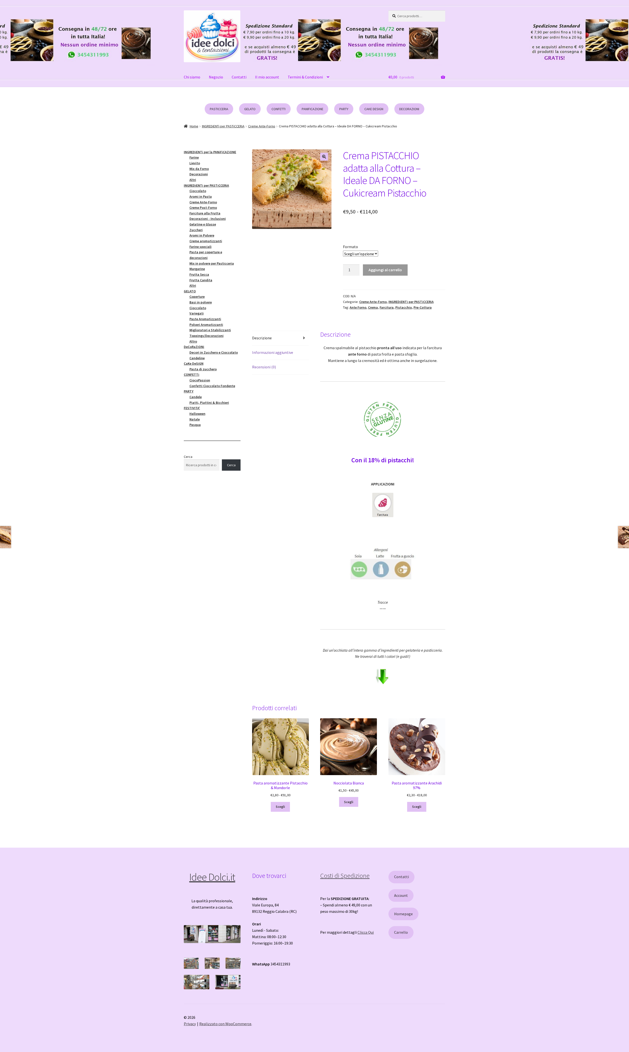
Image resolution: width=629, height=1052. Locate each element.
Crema (373, 307)
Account (401, 895)
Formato (350, 246)
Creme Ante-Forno (261, 126)
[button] (324, 157)
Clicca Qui (365, 932)
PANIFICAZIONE (312, 109)
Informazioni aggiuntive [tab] (272, 352)
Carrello (401, 932)
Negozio (216, 77)
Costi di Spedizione (345, 876)
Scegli (280, 806)
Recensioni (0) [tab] (264, 366)
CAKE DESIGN (373, 109)
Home (194, 126)
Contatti (239, 77)
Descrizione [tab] (262, 337)
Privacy (190, 1023)
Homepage (403, 913)
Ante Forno (358, 307)
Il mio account (267, 77)
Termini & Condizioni (305, 77)
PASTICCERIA (219, 109)
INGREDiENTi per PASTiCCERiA (223, 126)
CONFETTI (279, 109)
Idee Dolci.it (212, 877)
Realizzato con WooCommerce (225, 1023)
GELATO (250, 109)
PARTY (343, 109)
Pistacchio (403, 307)
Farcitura (387, 307)
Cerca (188, 456)
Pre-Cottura (423, 307)
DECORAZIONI (409, 109)
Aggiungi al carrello (385, 269)
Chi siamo (192, 77)
